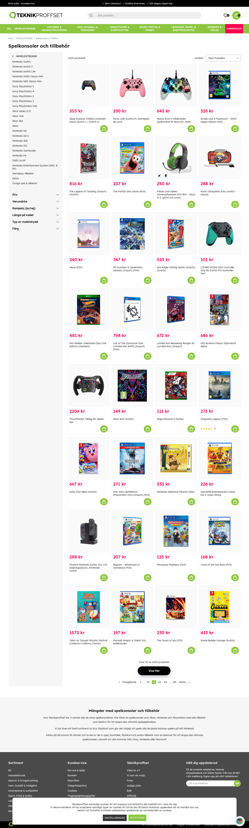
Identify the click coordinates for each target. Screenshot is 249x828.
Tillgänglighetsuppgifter (81, 795)
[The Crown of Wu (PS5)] (176, 607)
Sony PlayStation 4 (23, 91)
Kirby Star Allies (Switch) (83, 491)
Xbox (15, 125)
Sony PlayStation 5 (23, 86)
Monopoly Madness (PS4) (171, 564)
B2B (129, 790)
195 (174, 682)
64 (159, 682)
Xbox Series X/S (21, 111)
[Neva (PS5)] (88, 234)
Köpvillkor (73, 780)
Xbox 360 (17, 120)
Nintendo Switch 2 (22, 66)
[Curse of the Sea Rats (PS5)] (219, 531)
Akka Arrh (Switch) (123, 419)
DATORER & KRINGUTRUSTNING (23, 780)
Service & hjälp (76, 770)
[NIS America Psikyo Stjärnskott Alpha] (219, 310)
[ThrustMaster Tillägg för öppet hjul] (88, 385)
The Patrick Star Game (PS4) (129, 191)
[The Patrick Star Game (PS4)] (132, 158)
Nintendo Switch (21, 61)
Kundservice (28, 3)
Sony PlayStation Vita (24, 106)
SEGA (15, 178)
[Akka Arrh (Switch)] (132, 385)
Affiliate (131, 795)
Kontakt (72, 775)
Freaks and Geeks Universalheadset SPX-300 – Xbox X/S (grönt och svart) (176, 194)
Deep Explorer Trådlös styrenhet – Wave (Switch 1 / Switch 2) (88, 120)
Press (130, 780)
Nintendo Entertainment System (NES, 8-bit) (35, 167)
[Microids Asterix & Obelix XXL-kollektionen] (132, 607)
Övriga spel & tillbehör (24, 183)
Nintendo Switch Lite (23, 71)
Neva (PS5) (75, 267)
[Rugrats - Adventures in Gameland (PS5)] (132, 531)
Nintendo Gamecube (24, 150)
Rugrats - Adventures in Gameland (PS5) (126, 566)
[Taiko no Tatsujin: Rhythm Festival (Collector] (88, 607)
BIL (9, 770)
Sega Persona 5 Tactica (170, 419)
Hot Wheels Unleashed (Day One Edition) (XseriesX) (87, 345)
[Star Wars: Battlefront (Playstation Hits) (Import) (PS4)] (132, 458)
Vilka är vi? (133, 770)
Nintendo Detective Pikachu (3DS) (176, 491)
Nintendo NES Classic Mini (27, 81)
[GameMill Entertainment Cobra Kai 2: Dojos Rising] (219, 458)
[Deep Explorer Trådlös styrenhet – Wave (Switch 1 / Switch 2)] (88, 85)
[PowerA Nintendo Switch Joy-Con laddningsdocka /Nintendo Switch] (88, 531)
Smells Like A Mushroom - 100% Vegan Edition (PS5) (218, 120)
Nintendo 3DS (20, 140)
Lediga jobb (134, 785)
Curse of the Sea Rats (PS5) (216, 564)
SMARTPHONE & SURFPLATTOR (23, 790)
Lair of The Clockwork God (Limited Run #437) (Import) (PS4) (129, 346)
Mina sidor (13, 3)
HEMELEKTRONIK (24, 38)
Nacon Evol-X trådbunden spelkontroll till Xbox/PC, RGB (173, 120)
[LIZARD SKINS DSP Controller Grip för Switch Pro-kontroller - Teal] (219, 234)
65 (165, 682)
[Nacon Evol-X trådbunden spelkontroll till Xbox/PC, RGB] (176, 85)
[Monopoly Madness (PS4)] (176, 531)
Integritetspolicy (77, 785)
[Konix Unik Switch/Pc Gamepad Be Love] (132, 85)
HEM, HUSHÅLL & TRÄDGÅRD (22, 785)
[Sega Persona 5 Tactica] (176, 385)
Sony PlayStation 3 (23, 96)
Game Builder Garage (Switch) (218, 640)
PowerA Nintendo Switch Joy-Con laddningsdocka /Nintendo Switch (88, 567)
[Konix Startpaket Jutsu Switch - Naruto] (219, 158)
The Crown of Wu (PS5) (170, 640)
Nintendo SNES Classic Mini (27, 76)
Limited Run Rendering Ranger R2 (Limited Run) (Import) (175, 345)
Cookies (72, 790)
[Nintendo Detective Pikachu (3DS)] (176, 458)
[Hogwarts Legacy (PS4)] (219, 385)
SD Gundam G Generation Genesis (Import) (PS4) (128, 269)
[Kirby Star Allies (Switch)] (88, 458)
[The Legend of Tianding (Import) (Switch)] (88, 158)
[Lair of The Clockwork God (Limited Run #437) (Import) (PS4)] (132, 310)
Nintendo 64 (19, 155)
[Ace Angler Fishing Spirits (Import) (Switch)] (176, 234)
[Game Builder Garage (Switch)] (219, 607)
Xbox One (18, 116)
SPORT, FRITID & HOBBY (20, 795)
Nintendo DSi (19, 145)
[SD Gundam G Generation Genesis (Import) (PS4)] (132, 234)
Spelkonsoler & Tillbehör (47, 38)
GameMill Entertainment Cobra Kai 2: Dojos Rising (218, 493)
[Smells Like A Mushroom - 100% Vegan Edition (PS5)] (219, 85)
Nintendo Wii (19, 130)
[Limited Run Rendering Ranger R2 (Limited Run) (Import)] (176, 310)
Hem (10, 38)
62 (148, 682)
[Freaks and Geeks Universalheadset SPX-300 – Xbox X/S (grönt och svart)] (176, 158)
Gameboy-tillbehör (23, 173)
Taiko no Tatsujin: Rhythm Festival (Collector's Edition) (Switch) (88, 642)
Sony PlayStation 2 (23, 101)
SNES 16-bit (19, 160)
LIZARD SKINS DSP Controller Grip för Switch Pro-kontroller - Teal (218, 270)
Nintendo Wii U (20, 135)
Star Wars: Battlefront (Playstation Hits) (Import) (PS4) (131, 493)
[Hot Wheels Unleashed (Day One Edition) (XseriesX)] (88, 310)
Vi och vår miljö (136, 775)
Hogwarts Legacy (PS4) (214, 419)
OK (237, 783)
